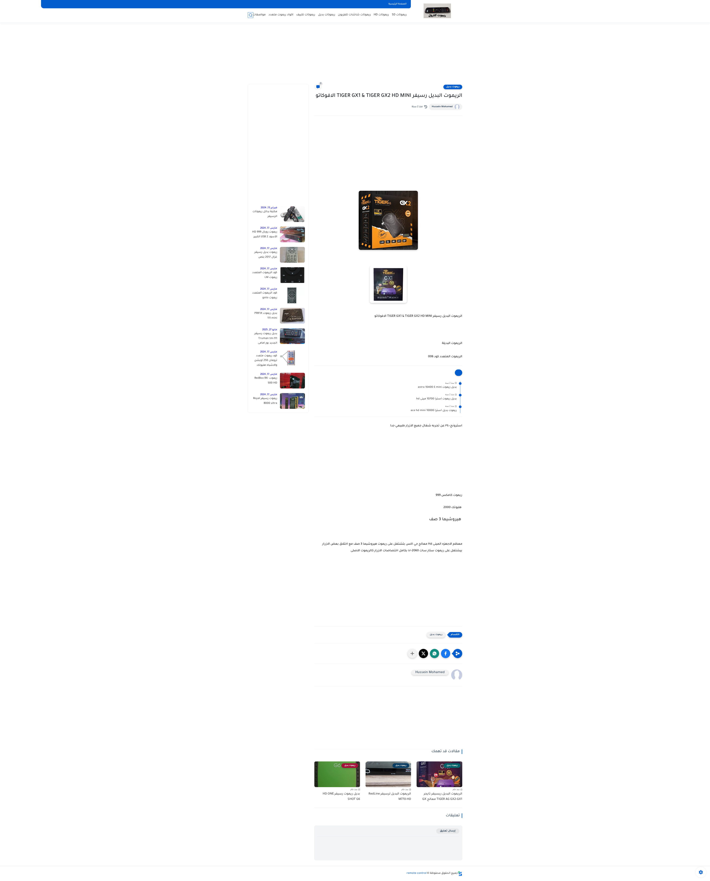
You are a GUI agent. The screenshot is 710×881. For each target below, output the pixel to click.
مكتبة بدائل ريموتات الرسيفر (265, 214)
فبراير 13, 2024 (269, 207)
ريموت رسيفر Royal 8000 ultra (265, 401)
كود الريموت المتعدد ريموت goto (264, 295)
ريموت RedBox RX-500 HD (265, 381)
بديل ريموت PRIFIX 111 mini (265, 316)
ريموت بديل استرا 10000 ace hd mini (434, 410)
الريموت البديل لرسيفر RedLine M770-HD (389, 796)
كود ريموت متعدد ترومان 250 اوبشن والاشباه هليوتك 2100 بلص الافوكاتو (265, 361)
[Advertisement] (355, 55)
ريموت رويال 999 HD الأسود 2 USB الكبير (264, 234)
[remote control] (437, 11)
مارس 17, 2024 (268, 228)
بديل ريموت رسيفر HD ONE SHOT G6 (341, 796)
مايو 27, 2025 (269, 329)
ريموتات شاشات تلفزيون (354, 14)
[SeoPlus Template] (460, 873)
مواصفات (259, 14)
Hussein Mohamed (442, 107)
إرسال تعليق (448, 831)
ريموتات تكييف (305, 14)
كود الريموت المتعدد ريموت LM (264, 275)
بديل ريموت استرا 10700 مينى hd (436, 399)
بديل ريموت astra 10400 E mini (437, 387)
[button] (445, 653)
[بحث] (250, 15)
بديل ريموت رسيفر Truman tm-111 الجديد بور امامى (265, 338)
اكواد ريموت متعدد (280, 14)
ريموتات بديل (326, 14)
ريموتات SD (399, 14)
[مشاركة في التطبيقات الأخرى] (412, 653)
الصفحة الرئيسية (397, 4)
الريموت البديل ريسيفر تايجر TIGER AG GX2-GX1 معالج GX (442, 796)
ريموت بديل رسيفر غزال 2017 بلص (265, 255)
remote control (417, 873)
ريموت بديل (452, 87)
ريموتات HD (381, 14)
